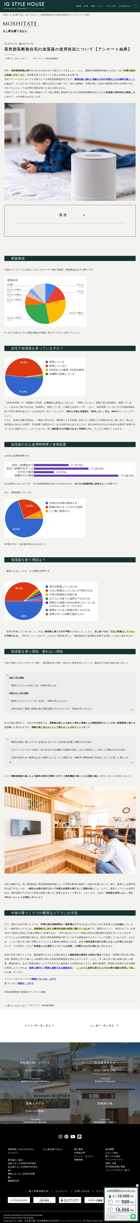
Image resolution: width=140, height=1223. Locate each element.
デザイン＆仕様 (111, 6)
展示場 (86, 6)
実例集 (93, 6)
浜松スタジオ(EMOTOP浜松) (22, 1163)
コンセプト (13, 1153)
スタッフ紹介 (111, 1153)
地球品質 (78, 6)
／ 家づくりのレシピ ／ (15, 58)
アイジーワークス (114, 1160)
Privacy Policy (8, 1218)
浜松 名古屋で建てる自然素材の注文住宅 (38, 1221)
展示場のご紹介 (15, 1160)
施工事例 (78, 1149)
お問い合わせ (82, 1191)
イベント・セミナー (84, 1156)
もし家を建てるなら (124, 6)
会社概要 (109, 1149)
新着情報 (78, 1160)
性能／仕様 (110, 1163)
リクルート (61, 1191)
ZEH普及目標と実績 (115, 1166)
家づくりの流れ (113, 1156)
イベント (100, 6)
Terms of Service (23, 1218)
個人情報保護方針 (39, 1191)
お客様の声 (79, 1153)
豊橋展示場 (13, 1181)
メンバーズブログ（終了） (118, 1170)
